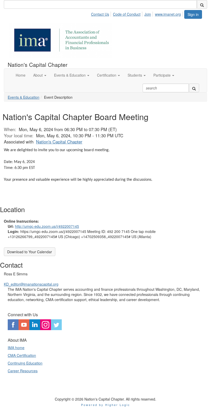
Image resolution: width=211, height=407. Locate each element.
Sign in (193, 14)
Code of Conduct (126, 14)
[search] (202, 4)
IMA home (16, 347)
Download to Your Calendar (29, 251)
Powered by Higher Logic (105, 405)
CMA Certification (22, 355)
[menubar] (137, 13)
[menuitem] (101, 13)
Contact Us (100, 14)
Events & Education (23, 97)
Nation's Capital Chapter (59, 142)
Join (147, 14)
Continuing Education (25, 363)
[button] (39, 75)
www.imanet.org (168, 14)
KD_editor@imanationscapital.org (31, 284)
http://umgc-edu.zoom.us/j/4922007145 (47, 226)
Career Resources (23, 370)
